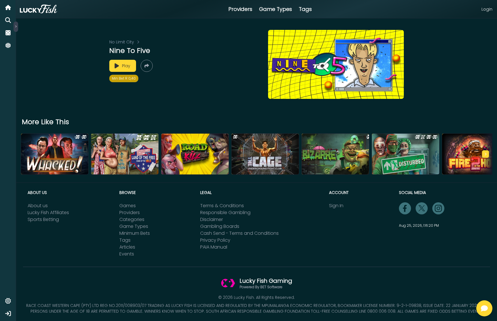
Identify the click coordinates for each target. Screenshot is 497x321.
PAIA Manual (213, 247)
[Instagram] (438, 208)
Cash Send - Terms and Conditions (239, 233)
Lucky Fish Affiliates (48, 212)
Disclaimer (211, 219)
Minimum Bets (134, 233)
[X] (422, 208)
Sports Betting (43, 219)
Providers (240, 9)
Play (126, 66)
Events (126, 254)
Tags (305, 9)
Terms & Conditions (222, 205)
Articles (127, 247)
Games (127, 205)
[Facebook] (405, 208)
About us (38, 205)
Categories (131, 219)
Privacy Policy (215, 240)
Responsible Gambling (225, 212)
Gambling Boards (219, 226)
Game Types (275, 9)
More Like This (45, 121)
